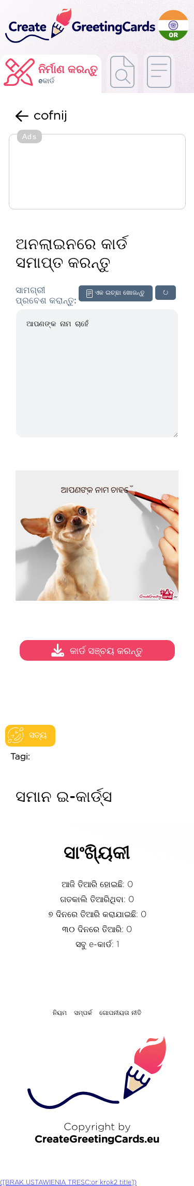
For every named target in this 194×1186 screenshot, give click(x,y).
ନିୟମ (60, 1013)
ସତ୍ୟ (38, 735)
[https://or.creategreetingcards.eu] (79, 26)
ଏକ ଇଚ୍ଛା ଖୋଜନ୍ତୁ (120, 293)
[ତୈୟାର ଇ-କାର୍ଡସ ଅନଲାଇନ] (159, 72)
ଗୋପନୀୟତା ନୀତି (120, 1013)
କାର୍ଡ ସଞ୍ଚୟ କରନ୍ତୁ (106, 651)
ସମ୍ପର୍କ (83, 1013)
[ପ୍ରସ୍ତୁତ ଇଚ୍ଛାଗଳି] (122, 72)
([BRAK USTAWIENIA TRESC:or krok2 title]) (68, 1182)
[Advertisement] (97, 173)
